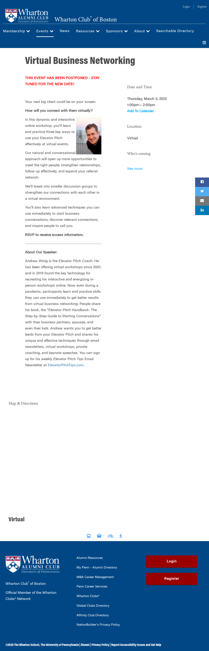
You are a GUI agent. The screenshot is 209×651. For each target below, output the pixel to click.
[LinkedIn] (204, 43)
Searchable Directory (175, 31)
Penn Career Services (92, 586)
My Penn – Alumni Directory (97, 567)
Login (186, 7)
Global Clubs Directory (93, 605)
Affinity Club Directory (93, 615)
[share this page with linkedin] (202, 210)
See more (134, 169)
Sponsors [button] (115, 31)
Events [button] (43, 31)
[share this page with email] (202, 201)
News (65, 31)
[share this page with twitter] (202, 191)
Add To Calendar (140, 111)
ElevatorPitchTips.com (65, 365)
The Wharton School (26, 645)
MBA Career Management (95, 577)
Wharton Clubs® (88, 596)
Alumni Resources (90, 558)
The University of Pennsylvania (60, 645)
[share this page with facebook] (202, 182)
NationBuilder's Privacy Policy (98, 624)
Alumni (85, 645)
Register (202, 7)
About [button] (140, 31)
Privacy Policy (100, 645)
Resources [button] (86, 31)
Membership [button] (14, 31)
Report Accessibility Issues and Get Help (136, 645)
